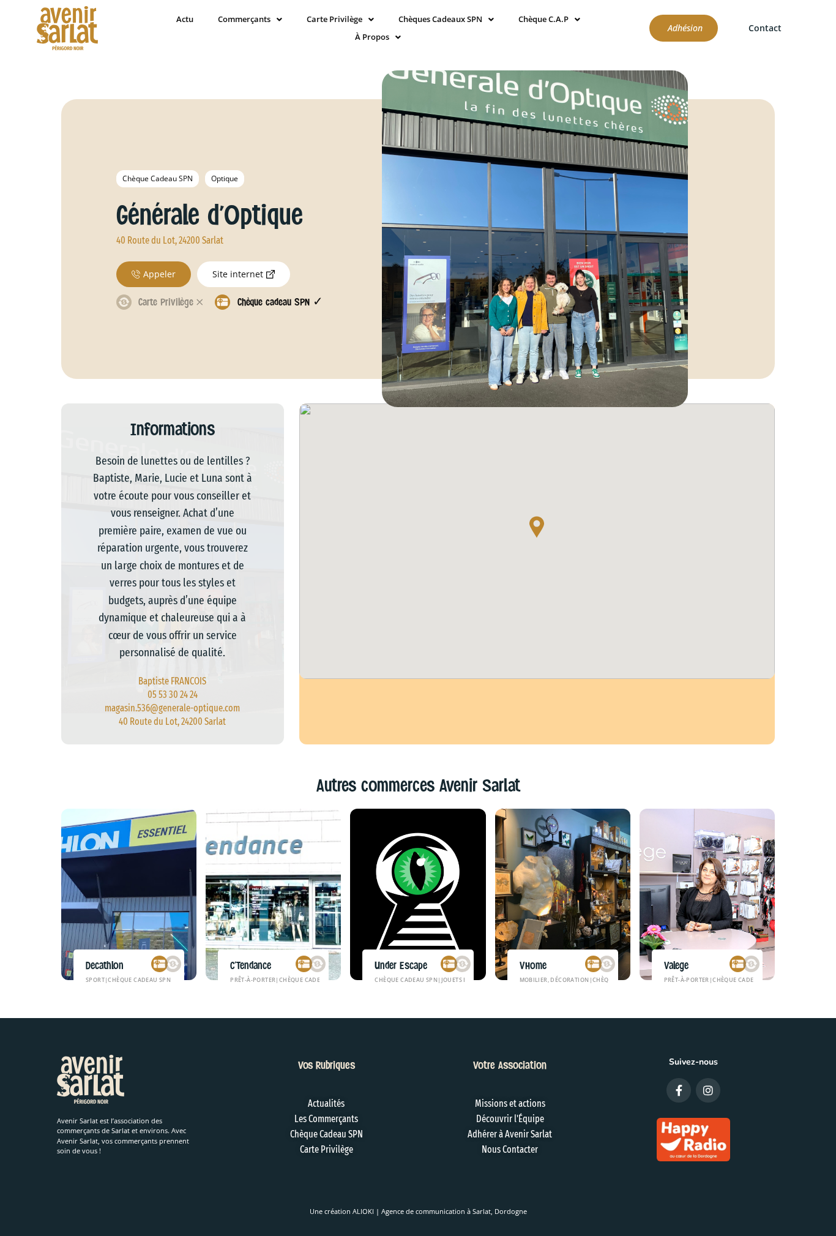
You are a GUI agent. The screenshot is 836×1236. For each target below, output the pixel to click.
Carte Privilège (334, 18)
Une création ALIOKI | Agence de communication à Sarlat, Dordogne (418, 1211)
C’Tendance (250, 965)
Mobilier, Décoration (554, 980)
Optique (224, 178)
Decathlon (105, 965)
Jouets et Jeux (463, 980)
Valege (676, 965)
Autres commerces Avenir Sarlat (418, 785)
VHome (533, 965)
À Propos (372, 36)
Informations (172, 429)
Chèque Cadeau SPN (157, 178)
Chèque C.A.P (543, 18)
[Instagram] (708, 1090)
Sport (95, 980)
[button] (536, 528)
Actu (184, 18)
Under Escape (401, 965)
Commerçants (244, 18)
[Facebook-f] (678, 1090)
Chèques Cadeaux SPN (440, 18)
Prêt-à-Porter (252, 980)
